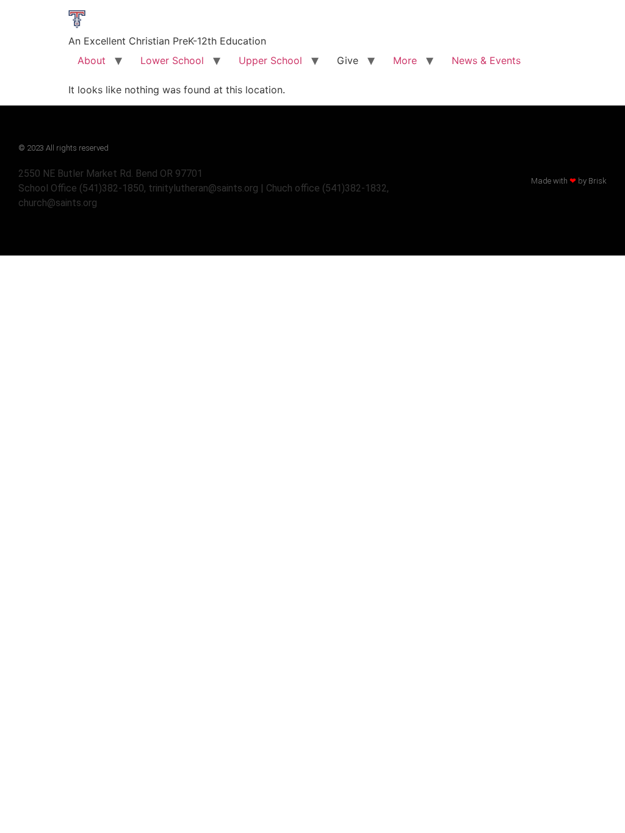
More (405, 60)
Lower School (172, 60)
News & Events (486, 60)
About (92, 60)
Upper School (270, 60)
